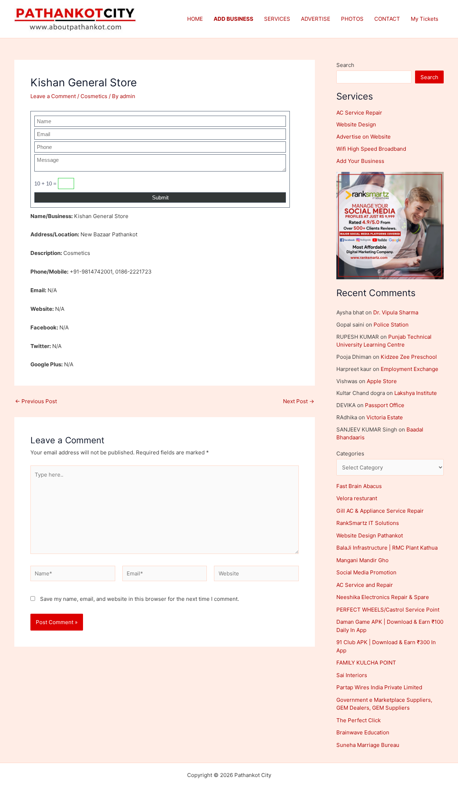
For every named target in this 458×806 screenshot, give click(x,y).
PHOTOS (352, 18)
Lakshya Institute (415, 393)
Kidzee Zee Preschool (409, 356)
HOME (195, 18)
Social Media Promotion (366, 572)
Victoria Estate (384, 417)
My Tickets (424, 18)
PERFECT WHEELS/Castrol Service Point (387, 609)
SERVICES (277, 18)
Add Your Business (360, 161)
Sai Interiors (351, 675)
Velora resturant (356, 498)
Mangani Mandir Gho (362, 560)
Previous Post (36, 401)
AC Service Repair (359, 112)
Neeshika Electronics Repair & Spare (382, 597)
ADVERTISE (315, 18)
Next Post (298, 401)
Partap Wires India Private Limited (379, 687)
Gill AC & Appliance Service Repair (380, 510)
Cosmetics (94, 96)
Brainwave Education (362, 732)
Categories (350, 453)
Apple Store (382, 381)
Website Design (356, 124)
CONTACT (387, 18)
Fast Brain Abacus (359, 486)
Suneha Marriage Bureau (367, 745)
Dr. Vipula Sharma (395, 312)
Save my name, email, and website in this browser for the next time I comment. (139, 598)
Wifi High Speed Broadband (371, 148)
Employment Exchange (409, 369)
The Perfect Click (358, 720)
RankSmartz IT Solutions (367, 523)
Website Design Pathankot (369, 535)
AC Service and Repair (364, 584)
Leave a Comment (53, 96)
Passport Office (384, 405)
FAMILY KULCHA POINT (366, 662)
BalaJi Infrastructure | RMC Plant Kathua (387, 547)
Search (345, 65)
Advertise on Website (363, 136)
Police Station (391, 324)
